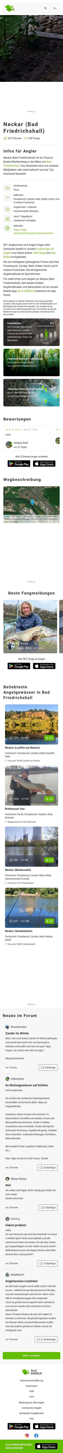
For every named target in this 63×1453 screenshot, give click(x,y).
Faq (31, 1418)
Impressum (31, 1386)
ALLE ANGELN (26, 291)
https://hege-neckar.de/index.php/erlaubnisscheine (33, 231)
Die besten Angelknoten (31, 1413)
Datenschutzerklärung (31, 1380)
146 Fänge (39, 252)
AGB (31, 1391)
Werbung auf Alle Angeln (31, 1402)
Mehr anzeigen (31, 1355)
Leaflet (7, 516)
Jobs (31, 1396)
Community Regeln (31, 1408)
